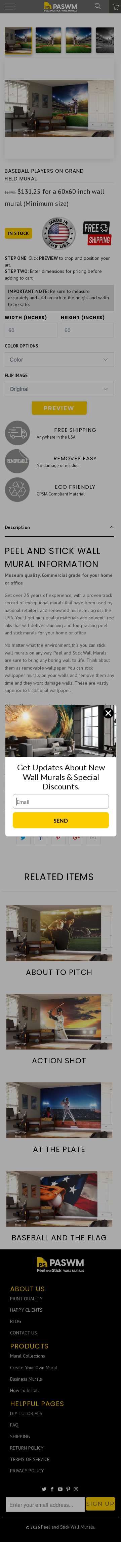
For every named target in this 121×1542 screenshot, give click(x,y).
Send (61, 820)
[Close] (108, 713)
